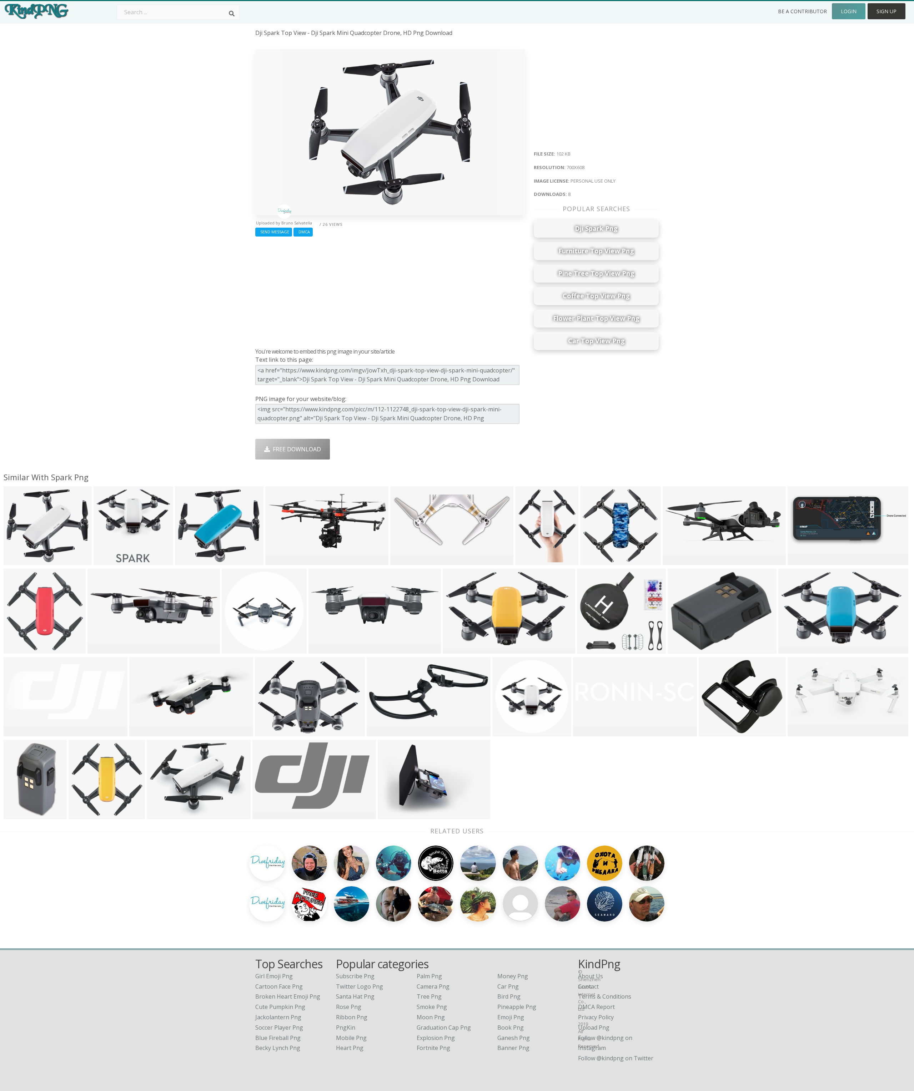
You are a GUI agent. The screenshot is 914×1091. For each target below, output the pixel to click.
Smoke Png (432, 1007)
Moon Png (431, 1017)
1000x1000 (19, 814)
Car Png (508, 986)
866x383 (403, 560)
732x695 (590, 649)
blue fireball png (278, 1038)
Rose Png (348, 1007)
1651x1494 (715, 732)
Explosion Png (436, 1038)
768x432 (278, 560)
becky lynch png (277, 1048)
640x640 (107, 560)
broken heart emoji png (287, 996)
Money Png (512, 976)
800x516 (801, 732)
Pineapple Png (516, 1007)
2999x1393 (383, 732)
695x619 (188, 560)
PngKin (345, 1027)
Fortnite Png (433, 1048)
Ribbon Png (351, 1017)
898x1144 (530, 560)
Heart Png (349, 1048)
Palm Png (429, 976)
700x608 (17, 560)
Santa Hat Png (355, 996)
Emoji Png (510, 1017)
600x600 (235, 649)
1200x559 (677, 560)
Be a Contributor (802, 11)
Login (849, 11)
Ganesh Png (513, 1038)
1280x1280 (459, 649)
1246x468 (102, 649)
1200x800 (793, 649)
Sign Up (887, 11)
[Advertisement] (390, 290)
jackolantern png (278, 1017)
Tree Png (429, 996)
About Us (590, 976)
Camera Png (433, 986)
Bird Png (509, 996)
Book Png (510, 1027)
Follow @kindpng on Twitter (615, 1058)
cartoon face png (279, 986)
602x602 (506, 732)
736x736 (268, 732)
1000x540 (161, 814)
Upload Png (593, 1027)
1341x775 (267, 814)
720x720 (593, 560)
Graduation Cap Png (444, 1027)
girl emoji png (274, 976)
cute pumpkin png (280, 1007)
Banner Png (513, 1048)
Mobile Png (351, 1038)
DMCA (303, 231)
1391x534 (144, 732)
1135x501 (802, 560)
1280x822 (392, 814)
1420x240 (588, 732)
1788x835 (18, 732)
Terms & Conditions (604, 996)
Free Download (295, 449)
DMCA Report (596, 1007)
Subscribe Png (355, 976)
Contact (588, 986)
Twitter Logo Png (359, 986)
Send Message (273, 231)
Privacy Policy (596, 1017)
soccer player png (279, 1027)
